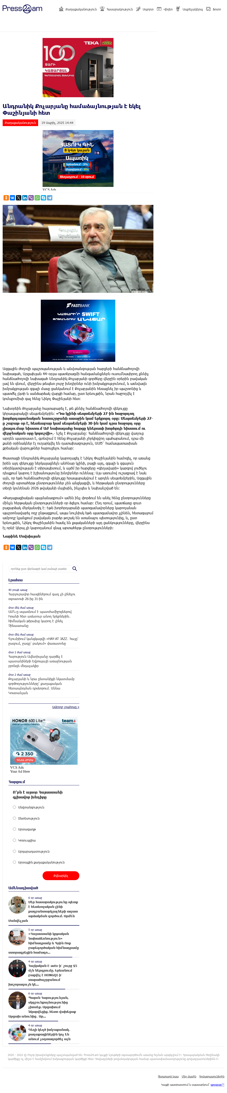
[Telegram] (49, 197)
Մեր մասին (189, 1076)
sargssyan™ (217, 1084)
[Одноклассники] (6, 197)
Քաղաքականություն (81, 9)
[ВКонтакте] (12, 197)
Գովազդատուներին (211, 1076)
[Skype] (43, 197)
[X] (18, 197)
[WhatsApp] (37, 197)
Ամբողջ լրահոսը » (65, 707)
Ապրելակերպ (193, 9)
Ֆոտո (217, 9)
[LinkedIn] (24, 197)
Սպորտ (148, 9)
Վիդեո (168, 9)
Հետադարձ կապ (168, 1076)
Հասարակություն (120, 9)
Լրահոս (15, 580)
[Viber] (31, 197)
